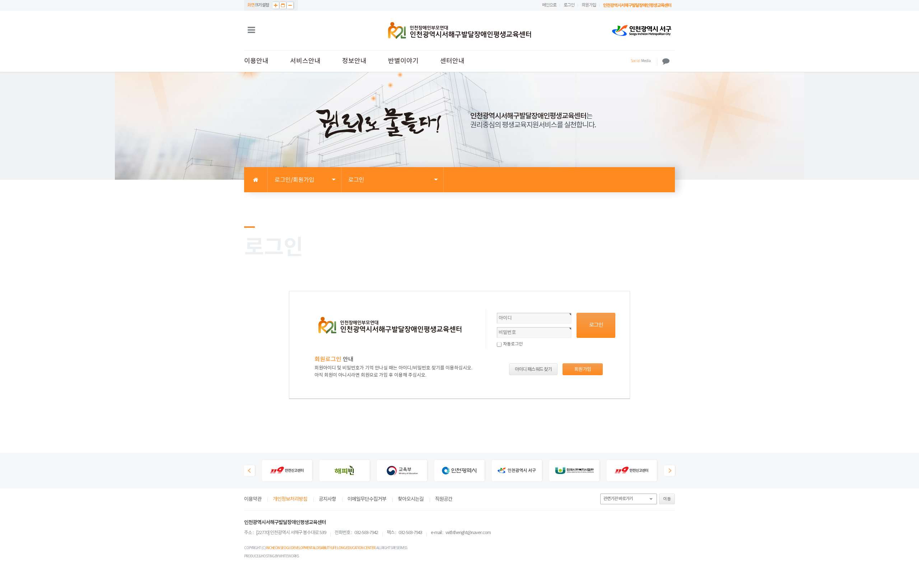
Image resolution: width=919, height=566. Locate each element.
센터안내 (452, 61)
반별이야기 (403, 61)
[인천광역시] (459, 471)
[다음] (669, 470)
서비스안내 (305, 61)
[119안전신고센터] (287, 471)
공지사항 (327, 499)
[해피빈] (344, 471)
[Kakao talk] (666, 61)
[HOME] (255, 180)
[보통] (283, 5)
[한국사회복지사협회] (574, 471)
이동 (667, 499)
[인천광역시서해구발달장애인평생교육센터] (459, 30)
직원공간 (443, 499)
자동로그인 (513, 344)
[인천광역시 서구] (641, 30)
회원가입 (589, 5)
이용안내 (256, 61)
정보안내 (354, 61)
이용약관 (252, 499)
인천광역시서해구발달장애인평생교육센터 (637, 5)
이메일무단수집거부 (366, 499)
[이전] (249, 470)
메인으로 (549, 5)
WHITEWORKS (289, 556)
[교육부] (402, 471)
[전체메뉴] (251, 30)
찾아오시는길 (411, 499)
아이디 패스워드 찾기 (533, 369)
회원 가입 (582, 369)
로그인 (569, 5)
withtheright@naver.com (468, 533)
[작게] (290, 5)
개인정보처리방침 (290, 499)
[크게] (275, 5)
